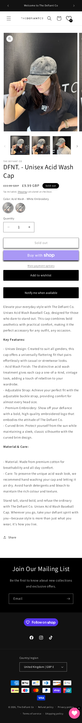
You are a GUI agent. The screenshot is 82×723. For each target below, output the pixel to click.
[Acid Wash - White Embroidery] (8, 208)
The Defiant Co (25, 706)
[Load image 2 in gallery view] (40, 145)
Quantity (8, 218)
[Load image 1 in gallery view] (20, 145)
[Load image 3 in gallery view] (61, 145)
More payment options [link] (41, 265)
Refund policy (46, 707)
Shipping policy (54, 713)
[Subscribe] (68, 599)
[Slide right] (77, 146)
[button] (9, 18)
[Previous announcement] (8, 6)
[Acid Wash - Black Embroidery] (20, 208)
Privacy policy (66, 707)
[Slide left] (5, 146)
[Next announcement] (74, 6)
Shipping (22, 191)
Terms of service (32, 713)
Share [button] (12, 537)
